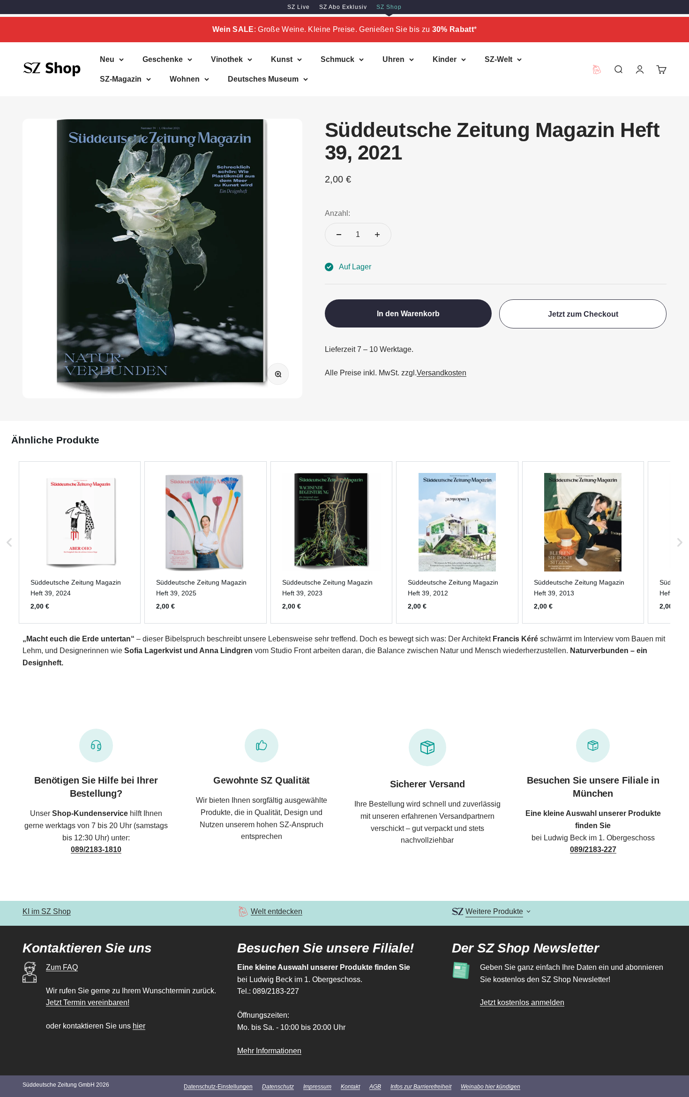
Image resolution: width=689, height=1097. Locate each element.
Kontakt (350, 1086)
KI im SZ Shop (46, 911)
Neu (107, 59)
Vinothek (227, 59)
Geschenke (162, 59)
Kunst (281, 59)
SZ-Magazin (121, 79)
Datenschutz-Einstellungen (218, 1086)
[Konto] (640, 69)
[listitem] (80, 542)
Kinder (445, 59)
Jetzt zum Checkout (583, 314)
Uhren (393, 59)
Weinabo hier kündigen (490, 1086)
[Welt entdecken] (243, 911)
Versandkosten (441, 373)
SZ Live (298, 7)
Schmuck (337, 59)
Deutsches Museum (263, 79)
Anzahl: (337, 213)
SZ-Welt (498, 59)
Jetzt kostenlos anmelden (522, 1002)
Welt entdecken (276, 911)
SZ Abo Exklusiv (343, 7)
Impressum (317, 1086)
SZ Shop (389, 7)
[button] (9, 542)
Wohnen (185, 79)
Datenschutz (278, 1086)
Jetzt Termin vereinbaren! (87, 1002)
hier (139, 1026)
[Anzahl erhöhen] (377, 234)
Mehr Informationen (269, 1051)
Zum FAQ (62, 967)
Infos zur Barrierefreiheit (420, 1086)
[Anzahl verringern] (338, 234)
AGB (375, 1086)
